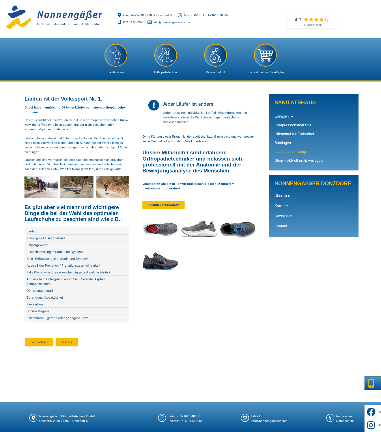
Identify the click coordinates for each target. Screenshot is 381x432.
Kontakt (281, 226)
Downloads (284, 216)
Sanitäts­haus (115, 72)
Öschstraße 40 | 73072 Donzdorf (62, 421)
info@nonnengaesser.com (269, 421)
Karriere (281, 206)
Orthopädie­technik (165, 72)
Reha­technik (214, 72)
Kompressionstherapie (293, 125)
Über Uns (282, 196)
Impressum (344, 416)
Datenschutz (345, 421)
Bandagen (283, 143)
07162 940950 (190, 416)
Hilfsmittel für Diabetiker (294, 134)
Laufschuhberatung (290, 152)
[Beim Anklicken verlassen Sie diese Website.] (215, 55)
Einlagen (282, 116)
